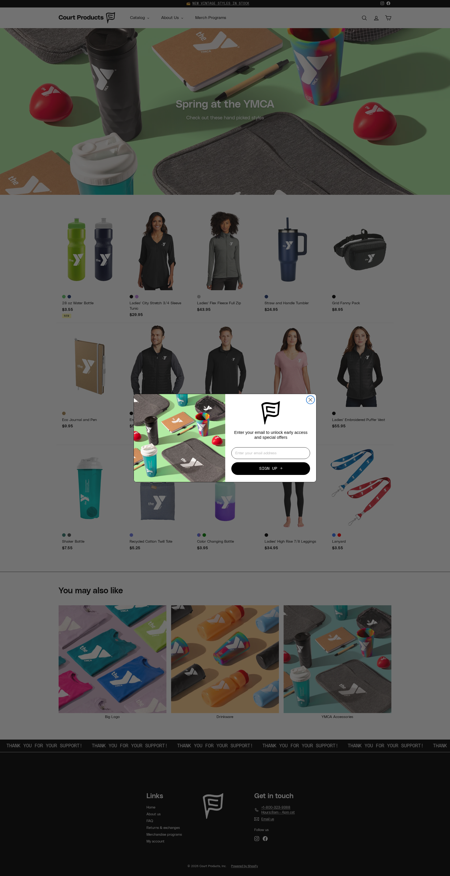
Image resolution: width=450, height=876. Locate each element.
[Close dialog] (310, 400)
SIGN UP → (270, 468)
